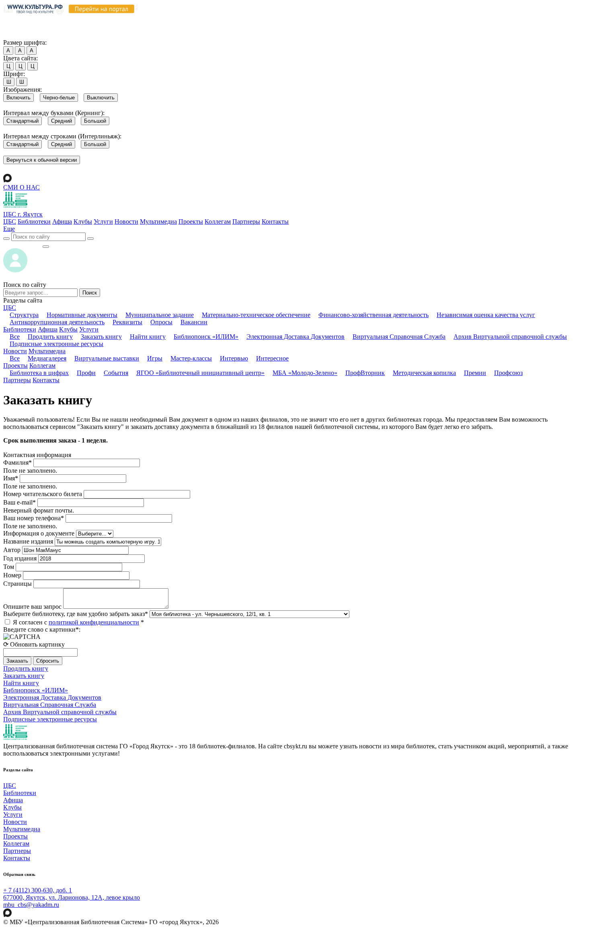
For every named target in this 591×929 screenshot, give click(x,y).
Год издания (20, 558)
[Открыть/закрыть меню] (46, 246)
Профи (86, 372)
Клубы (83, 221)
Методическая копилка (424, 372)
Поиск (89, 293)
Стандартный (22, 121)
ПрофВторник (365, 372)
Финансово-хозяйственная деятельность (373, 314)
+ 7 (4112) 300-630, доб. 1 (37, 890)
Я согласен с (78, 622)
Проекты (191, 221)
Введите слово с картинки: (41, 629)
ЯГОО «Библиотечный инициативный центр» (200, 372)
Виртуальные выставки (106, 358)
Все (15, 336)
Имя (10, 478)
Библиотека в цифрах (39, 372)
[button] (9, 228)
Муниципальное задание (159, 314)
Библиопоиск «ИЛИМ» (206, 336)
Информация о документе (38, 533)
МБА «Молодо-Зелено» (305, 372)
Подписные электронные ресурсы (56, 343)
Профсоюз (508, 372)
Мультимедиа (158, 221)
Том (8, 566)
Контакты (275, 221)
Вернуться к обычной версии (41, 160)
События (116, 372)
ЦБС (9, 221)
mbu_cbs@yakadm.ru (31, 904)
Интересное (272, 358)
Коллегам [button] (42, 365)
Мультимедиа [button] (47, 351)
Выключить (101, 98)
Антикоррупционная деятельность (57, 322)
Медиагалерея (47, 358)
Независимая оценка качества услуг (486, 314)
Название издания (28, 541)
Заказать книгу (101, 336)
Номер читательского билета (42, 493)
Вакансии (194, 322)
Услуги (103, 221)
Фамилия (17, 462)
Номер (12, 575)
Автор (12, 549)
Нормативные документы (82, 314)
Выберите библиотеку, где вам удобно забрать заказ (75, 613)
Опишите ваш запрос (32, 606)
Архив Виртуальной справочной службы (510, 336)
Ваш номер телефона (33, 518)
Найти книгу (148, 336)
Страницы (17, 583)
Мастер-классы (191, 358)
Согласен (17, 35)
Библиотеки (34, 221)
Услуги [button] (88, 329)
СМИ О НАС (21, 187)
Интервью (234, 358)
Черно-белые (59, 98)
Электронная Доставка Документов (295, 336)
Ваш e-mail (19, 502)
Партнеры (246, 221)
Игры (154, 358)
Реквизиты (127, 322)
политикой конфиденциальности (94, 622)
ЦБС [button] (9, 307)
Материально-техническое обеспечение (256, 314)
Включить (18, 98)
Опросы (161, 322)
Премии (475, 372)
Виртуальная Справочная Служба (399, 336)
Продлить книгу (50, 336)
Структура (24, 314)
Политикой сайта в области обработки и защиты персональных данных (430, 19)
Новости (126, 221)
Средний (61, 121)
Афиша (62, 221)
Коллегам (218, 221)
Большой (95, 121)
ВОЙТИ (22, 244)
